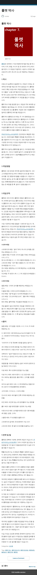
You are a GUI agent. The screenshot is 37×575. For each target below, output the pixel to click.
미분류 (11, 546)
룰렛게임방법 (24, 550)
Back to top (32, 566)
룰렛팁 (16, 552)
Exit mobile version (18, 572)
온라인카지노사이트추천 (10, 134)
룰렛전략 (10, 552)
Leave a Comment (18, 558)
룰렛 (3, 64)
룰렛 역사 (8, 550)
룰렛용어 (4, 552)
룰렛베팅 (32, 550)
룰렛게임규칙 (16, 550)
